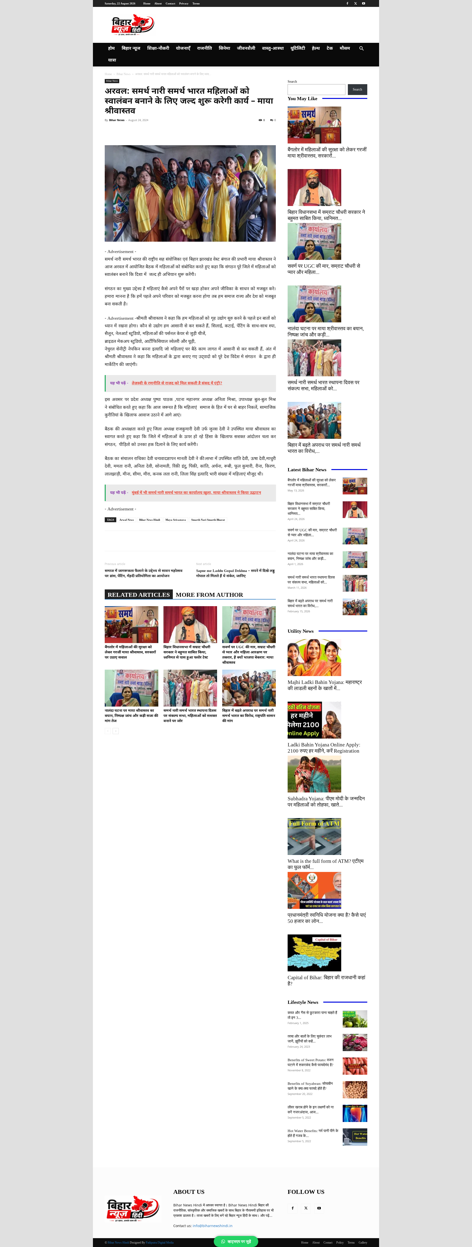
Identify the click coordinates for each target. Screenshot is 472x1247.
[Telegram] (195, 131)
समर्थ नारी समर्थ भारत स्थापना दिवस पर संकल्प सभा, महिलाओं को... (323, 385)
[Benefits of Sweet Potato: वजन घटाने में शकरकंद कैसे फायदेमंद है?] (355, 1066)
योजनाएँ (183, 48)
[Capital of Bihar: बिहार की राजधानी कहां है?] (327, 952)
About (158, 3)
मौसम (345, 48)
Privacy (184, 3)
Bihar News (124, 74)
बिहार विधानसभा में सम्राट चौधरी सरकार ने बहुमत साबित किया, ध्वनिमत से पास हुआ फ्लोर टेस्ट (186, 652)
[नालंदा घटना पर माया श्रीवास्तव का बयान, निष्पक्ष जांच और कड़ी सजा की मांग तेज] (131, 688)
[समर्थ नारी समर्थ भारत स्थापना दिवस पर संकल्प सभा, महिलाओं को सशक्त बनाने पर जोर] (190, 688)
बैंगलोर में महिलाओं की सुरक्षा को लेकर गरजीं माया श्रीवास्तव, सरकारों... (327, 153)
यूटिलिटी (298, 48)
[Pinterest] (161, 131)
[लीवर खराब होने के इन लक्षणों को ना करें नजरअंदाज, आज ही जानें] (355, 1113)
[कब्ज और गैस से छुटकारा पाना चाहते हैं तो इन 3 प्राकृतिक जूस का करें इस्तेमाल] (355, 1018)
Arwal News (126, 519)
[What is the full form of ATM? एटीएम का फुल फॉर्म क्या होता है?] (327, 836)
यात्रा (112, 60)
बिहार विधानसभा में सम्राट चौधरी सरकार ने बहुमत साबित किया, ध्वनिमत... (326, 215)
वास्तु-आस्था (273, 48)
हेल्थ (316, 48)
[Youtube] (363, 3)
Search (292, 81)
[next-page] (116, 731)
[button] (361, 49)
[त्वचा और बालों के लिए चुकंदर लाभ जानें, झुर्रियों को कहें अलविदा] (355, 1042)
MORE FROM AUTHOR (209, 594)
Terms (196, 3)
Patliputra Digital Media (160, 1242)
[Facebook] (347, 3)
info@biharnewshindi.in (213, 1225)
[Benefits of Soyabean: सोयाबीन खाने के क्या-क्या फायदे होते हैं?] (355, 1089)
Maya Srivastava (175, 519)
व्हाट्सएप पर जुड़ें (239, 1241)
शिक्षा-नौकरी (158, 48)
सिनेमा (224, 48)
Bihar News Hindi (149, 519)
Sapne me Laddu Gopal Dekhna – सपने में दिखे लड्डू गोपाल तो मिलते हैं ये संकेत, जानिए (235, 574)
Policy (340, 1242)
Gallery (363, 1242)
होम (111, 48)
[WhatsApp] (172, 131)
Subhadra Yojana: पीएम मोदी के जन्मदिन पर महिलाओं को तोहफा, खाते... (326, 802)
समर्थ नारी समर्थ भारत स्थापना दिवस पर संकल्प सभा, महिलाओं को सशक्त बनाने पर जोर (190, 716)
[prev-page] (108, 731)
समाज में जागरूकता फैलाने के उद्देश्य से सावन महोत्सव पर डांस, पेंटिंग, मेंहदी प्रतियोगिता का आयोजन (143, 574)
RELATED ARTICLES (139, 594)
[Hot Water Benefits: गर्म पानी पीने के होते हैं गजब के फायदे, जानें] (355, 1137)
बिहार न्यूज (131, 48)
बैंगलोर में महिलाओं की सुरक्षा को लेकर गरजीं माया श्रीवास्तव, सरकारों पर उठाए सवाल (130, 652)
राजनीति (204, 48)
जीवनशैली (246, 48)
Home (146, 3)
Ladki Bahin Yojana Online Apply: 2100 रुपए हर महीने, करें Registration (324, 748)
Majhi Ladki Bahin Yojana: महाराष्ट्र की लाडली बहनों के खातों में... (325, 685)
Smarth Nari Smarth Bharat (208, 519)
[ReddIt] (184, 131)
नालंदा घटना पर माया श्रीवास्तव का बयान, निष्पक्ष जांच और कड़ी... (326, 332)
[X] (355, 3)
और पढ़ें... (266, 1215)
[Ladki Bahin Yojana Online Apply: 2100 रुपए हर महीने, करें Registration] (327, 720)
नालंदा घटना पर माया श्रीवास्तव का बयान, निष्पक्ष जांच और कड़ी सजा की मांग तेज (131, 716)
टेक (330, 48)
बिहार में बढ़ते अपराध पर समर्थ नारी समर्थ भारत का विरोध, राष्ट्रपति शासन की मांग (248, 716)
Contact (170, 3)
